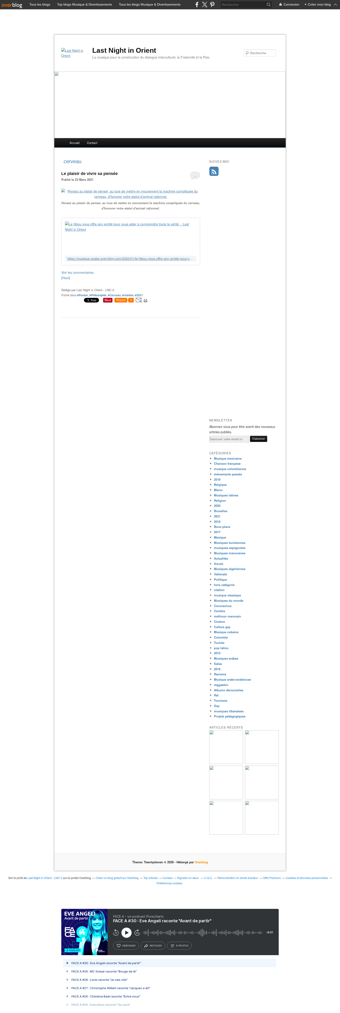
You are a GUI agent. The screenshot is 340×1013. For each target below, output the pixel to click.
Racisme (220, 674)
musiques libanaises (229, 711)
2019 (217, 479)
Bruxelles (220, 511)
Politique (220, 579)
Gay (216, 706)
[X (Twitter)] (204, 4)
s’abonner (129, 945)
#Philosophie (98, 295)
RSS (214, 171)
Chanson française (227, 463)
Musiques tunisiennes (229, 542)
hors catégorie (224, 585)
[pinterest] (212, 4)
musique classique (227, 595)
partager (156, 945)
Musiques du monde (228, 600)
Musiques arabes (226, 658)
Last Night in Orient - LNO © (45, 878)
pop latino (221, 648)
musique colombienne (230, 469)
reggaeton (221, 685)
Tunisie (219, 642)
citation (219, 590)
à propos (182, 945)
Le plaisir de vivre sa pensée (89, 173)
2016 (217, 669)
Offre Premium (272, 878)
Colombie (221, 637)
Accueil (75, 142)
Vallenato (220, 574)
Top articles (150, 878)
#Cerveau (114, 295)
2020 (217, 505)
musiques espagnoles (229, 547)
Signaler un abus (188, 878)
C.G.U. (208, 878)
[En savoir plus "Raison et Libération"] (262, 833)
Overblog (201, 862)
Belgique (220, 484)
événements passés (228, 474)
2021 (217, 516)
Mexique (220, 537)
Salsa (218, 663)
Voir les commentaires (77, 272)
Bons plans (222, 526)
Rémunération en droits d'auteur (237, 878)
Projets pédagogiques (229, 716)
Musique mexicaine (228, 458)
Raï (216, 695)
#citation (127, 295)
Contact (92, 142)
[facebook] (197, 4)
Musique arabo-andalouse (232, 679)
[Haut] (65, 277)
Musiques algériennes (229, 569)
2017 (217, 532)
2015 (217, 653)
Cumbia (219, 611)
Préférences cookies (169, 883)
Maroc (218, 490)
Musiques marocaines (229, 553)
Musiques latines (226, 495)
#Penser (82, 295)
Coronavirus (223, 606)
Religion (220, 500)
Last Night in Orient (124, 50)
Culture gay (222, 627)
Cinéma (219, 621)
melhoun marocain (227, 616)
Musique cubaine (226, 632)
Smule (218, 563)
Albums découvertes (228, 690)
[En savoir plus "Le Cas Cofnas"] (226, 763)
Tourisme (220, 700)
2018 (217, 521)
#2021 (139, 295)
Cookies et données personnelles (307, 878)
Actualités (221, 558)
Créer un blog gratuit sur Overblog (117, 878)
